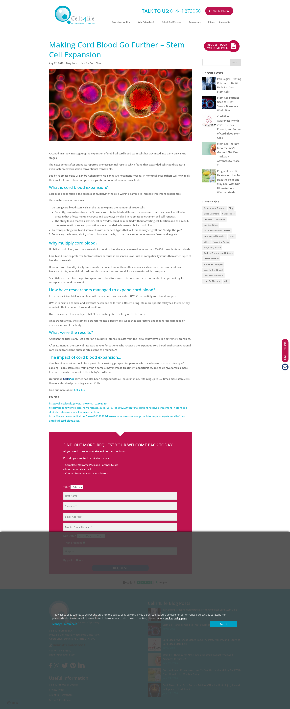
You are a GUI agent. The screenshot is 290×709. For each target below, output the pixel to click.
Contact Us (224, 22)
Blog (68, 63)
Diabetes (208, 219)
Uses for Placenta (212, 281)
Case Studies (228, 213)
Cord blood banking (121, 22)
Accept (223, 624)
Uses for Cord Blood (91, 63)
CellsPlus (79, 390)
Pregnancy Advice (212, 247)
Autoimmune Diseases (215, 208)
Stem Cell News (211, 258)
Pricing (211, 22)
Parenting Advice (221, 241)
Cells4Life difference (171, 22)
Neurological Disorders (215, 236)
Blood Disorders (211, 213)
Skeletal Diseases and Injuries (218, 253)
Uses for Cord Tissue (213, 275)
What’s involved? (146, 22)
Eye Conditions (211, 225)
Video (226, 281)
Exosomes (220, 219)
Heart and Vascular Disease (217, 230)
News (75, 63)
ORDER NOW (219, 11)
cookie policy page (176, 618)
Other (206, 241)
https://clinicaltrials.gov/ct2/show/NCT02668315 (78, 403)
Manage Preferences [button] (64, 623)
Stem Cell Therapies (213, 264)
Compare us (195, 22)
